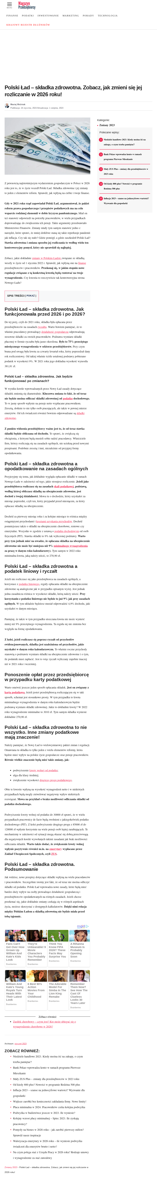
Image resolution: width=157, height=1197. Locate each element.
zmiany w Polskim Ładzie (47, 258)
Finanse (12, 15)
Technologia (108, 15)
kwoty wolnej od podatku (43, 770)
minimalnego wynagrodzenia (71, 546)
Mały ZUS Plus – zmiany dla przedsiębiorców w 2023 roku (46, 1079)
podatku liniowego (29, 584)
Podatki (28, 15)
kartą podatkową (15, 692)
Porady (88, 15)
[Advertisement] (78, 58)
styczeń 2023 (21, 1044)
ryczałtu (42, 327)
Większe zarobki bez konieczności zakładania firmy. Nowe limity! (49, 1101)
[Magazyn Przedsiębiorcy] (27, 5)
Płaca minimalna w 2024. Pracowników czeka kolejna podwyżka (49, 1107)
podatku (68, 398)
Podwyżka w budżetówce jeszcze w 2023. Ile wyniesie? (44, 1113)
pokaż (31, 295)
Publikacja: (23, 108)
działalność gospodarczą (54, 332)
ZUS (54, 854)
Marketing (71, 15)
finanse (82, 263)
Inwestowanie (48, 15)
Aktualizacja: (50, 108)
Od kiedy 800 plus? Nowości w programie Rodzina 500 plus (46, 1084)
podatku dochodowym (66, 531)
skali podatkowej (64, 486)
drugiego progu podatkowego (56, 780)
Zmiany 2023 (11, 1167)
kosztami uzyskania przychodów (54, 521)
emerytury (55, 849)
